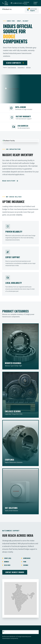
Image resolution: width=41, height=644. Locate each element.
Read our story (10, 181)
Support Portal (35, 3)
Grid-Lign (28, 67)
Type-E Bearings (12, 67)
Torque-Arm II (21, 67)
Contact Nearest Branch (14, 572)
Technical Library (26, 3)
